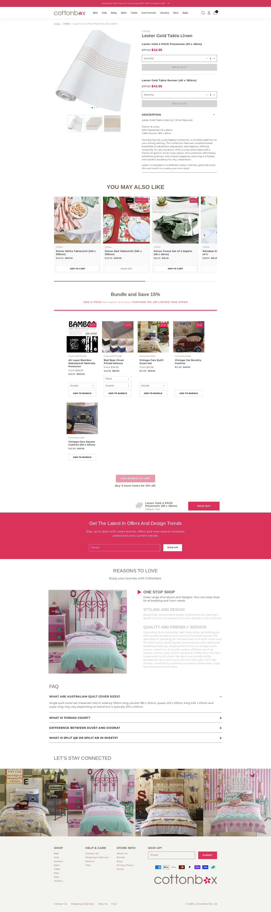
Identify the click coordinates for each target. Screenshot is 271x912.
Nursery (58, 861)
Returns (90, 861)
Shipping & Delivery (97, 857)
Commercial (148, 12)
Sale (185, 12)
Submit (208, 855)
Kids (104, 12)
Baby (114, 12)
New (175, 12)
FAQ (87, 865)
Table (134, 12)
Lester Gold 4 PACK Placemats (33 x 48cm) (96, 24)
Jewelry (164, 12)
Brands (121, 857)
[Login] (209, 13)
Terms (120, 869)
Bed (95, 12)
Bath (124, 12)
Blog (119, 861)
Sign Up (172, 547)
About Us (122, 853)
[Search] (203, 13)
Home (57, 24)
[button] (179, 115)
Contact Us (91, 853)
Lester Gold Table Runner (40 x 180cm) (169, 80)
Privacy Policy (125, 865)
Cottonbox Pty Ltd (206, 903)
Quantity (149, 58)
